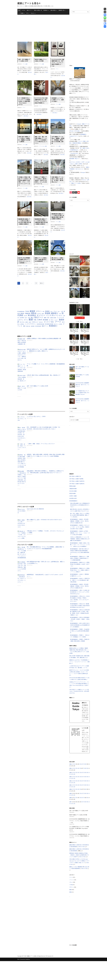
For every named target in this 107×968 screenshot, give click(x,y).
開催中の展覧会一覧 (38, 10)
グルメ (43, 146)
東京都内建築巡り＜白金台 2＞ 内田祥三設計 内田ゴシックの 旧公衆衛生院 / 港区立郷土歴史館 (80, 580)
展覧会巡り (41, 322)
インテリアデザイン (30, 324)
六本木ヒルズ (35, 322)
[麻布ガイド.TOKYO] (80, 712)
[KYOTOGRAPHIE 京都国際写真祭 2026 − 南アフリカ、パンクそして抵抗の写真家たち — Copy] (58, 49)
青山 (32, 317)
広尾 (49, 319)
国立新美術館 (38, 326)
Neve (18, 959)
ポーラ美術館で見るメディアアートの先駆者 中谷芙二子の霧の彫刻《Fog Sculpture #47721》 (24, 101)
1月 (73, 764)
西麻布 (43, 313)
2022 (70, 780)
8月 (85, 764)
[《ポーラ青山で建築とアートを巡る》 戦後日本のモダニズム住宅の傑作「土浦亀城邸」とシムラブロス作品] (74, 271)
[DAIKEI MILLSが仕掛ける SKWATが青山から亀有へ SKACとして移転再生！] (74, 282)
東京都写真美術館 (40, 324)
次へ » (41, 283)
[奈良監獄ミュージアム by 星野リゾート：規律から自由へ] (58, 87)
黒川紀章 (25, 315)
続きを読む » (26, 115)
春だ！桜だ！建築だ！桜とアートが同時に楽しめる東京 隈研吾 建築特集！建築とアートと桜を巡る (80, 515)
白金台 (51, 311)
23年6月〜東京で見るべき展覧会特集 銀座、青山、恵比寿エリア (43, 375)
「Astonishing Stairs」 (74, 153)
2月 (74, 764)
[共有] (105, 26)
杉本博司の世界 (73, 498)
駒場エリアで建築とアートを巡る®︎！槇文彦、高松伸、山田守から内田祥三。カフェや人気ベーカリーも (41, 180)
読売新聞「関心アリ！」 (75, 158)
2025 (70, 768)
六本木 (39, 320)
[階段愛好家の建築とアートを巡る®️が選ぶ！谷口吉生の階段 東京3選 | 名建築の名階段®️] (24, 208)
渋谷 (48, 317)
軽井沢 (26, 317)
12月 (74, 774)
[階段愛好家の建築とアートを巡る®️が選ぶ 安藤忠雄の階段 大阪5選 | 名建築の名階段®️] (58, 206)
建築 (59, 104)
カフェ (26, 320)
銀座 (45, 317)
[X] (105, 9)
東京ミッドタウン (54, 319)
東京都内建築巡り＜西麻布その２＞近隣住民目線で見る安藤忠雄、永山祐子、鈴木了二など (80, 564)
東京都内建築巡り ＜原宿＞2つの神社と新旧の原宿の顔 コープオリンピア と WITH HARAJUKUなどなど (79, 592)
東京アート (45, 326)
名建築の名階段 (53, 317)
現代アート (38, 317)
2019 (70, 793)
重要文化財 (28, 326)
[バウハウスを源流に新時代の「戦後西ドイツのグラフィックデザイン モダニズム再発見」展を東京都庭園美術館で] (85, 261)
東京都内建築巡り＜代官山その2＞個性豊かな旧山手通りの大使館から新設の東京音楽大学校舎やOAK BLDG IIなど (80, 605)
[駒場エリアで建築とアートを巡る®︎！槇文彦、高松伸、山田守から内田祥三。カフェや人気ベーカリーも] (41, 166)
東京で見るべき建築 (24, 322)
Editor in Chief (81, 846)
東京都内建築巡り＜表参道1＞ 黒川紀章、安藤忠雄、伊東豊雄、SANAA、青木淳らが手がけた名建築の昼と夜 (79, 521)
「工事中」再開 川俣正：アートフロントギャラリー (41, 443)
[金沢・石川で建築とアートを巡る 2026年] (24, 49)
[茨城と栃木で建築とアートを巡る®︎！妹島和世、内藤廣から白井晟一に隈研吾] (24, 126)
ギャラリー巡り (49, 322)
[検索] (88, 11)
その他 (70, 884)
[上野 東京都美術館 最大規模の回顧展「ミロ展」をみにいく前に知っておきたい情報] (85, 282)
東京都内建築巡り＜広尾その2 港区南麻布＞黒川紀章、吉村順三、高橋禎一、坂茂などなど (80, 619)
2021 (70, 785)
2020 (70, 789)
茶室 (60, 313)
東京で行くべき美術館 (58, 324)
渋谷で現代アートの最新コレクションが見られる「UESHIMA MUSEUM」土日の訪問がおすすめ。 (79, 691)
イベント (71, 879)
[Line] (105, 17)
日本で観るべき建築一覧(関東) (76, 478)
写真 (35, 320)
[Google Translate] (105, 23)
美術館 (47, 313)
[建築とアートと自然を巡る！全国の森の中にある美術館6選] (41, 247)
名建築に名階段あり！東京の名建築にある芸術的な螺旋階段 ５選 (44, 338)
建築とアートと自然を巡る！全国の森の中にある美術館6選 (41, 259)
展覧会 (34, 313)
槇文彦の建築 (72, 493)
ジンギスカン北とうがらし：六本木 (36, 416)
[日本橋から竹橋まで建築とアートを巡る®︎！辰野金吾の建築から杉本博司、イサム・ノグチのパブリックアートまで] (24, 166)
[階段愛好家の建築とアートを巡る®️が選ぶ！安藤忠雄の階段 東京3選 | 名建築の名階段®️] (41, 208)
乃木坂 (27, 311)
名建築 (30, 322)
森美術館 (33, 326)
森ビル (59, 311)
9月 (87, 768)
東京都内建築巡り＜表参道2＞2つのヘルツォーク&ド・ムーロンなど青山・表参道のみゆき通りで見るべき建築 (80, 527)
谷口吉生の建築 (73, 491)
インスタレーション (54, 315)
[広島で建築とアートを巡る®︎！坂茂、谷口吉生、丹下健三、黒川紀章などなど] (58, 166)
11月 (72, 774)
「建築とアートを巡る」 (76, 183)
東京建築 (45, 320)
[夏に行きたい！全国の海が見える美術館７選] (58, 247)
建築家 (32, 311)
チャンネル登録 (80, 317)
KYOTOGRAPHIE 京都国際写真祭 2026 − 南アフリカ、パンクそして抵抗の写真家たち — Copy (58, 63)
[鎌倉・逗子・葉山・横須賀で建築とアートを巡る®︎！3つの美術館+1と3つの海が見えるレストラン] (41, 126)
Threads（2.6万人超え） (75, 131)
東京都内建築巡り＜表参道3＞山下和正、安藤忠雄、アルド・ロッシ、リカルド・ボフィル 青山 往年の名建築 (80, 533)
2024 (70, 772)
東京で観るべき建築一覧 (75, 476)
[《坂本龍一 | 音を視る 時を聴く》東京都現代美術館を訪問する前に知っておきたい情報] (85, 293)
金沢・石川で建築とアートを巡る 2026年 (37, 386)
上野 (62, 311)
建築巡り (54, 313)
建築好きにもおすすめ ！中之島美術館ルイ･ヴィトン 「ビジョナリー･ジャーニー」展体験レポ (79, 661)
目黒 (29, 317)
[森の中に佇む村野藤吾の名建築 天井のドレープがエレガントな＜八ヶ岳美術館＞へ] (24, 247)
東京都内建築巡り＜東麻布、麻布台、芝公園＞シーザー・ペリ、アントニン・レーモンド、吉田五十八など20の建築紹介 (80, 544)
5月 (80, 764)
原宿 (43, 311)
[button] (81, 321)
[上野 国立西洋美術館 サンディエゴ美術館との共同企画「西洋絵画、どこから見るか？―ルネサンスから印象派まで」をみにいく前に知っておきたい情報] (85, 271)
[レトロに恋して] (80, 739)
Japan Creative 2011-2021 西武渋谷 (35, 509)
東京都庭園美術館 (20, 311)
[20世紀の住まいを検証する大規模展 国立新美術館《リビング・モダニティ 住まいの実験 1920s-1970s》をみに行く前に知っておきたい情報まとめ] (74, 261)
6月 (82, 764)
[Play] (79, 310)
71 (36, 283)
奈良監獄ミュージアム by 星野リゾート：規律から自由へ (58, 99)
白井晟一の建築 (73, 495)
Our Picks (23, 10)
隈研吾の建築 (72, 486)
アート (57, 68)
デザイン (39, 311)
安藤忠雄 (27, 313)
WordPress (27, 959)
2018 (70, 797)
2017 (70, 801)
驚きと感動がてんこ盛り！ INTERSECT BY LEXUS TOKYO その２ (44, 519)
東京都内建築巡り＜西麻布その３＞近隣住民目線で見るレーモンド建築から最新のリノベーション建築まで (80, 570)
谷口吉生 (39, 313)
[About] (79, 72)
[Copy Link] (105, 20)
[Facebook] (105, 14)
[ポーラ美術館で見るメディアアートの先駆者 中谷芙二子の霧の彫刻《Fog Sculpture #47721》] (24, 87)
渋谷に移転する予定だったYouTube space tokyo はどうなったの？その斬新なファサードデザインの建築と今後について (79, 861)
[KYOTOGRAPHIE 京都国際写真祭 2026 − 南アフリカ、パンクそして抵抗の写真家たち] (41, 87)
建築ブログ (29, 10)
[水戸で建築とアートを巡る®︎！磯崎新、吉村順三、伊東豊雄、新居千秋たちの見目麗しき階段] (58, 126)
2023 (70, 776)
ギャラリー (41, 315)
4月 (78, 768)
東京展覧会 (32, 315)
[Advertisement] (53, 27)
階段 (24, 326)
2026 (70, 764)
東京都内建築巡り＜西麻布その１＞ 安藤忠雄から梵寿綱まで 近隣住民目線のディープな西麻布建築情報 (79, 558)
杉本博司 (22, 317)
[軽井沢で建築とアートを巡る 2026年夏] (41, 49)
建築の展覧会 (53, 10)
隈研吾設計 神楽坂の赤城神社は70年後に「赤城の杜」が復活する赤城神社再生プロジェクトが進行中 (79, 855)
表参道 (47, 311)
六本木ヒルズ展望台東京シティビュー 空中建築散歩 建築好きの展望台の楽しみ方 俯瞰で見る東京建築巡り (80, 539)
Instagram (83, 172)
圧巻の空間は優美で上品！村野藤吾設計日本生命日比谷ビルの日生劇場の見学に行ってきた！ (80, 505)
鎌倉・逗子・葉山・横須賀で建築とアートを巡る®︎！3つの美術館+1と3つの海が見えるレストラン (41, 140)
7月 (84, 764)
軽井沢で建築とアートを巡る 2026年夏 (78, 814)
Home (19, 10)
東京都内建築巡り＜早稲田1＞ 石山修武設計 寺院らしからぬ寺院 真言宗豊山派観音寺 (79, 631)
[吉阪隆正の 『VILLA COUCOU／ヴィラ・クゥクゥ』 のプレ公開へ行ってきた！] (74, 293)
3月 (76, 768)
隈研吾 (22, 313)
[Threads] (105, 11)
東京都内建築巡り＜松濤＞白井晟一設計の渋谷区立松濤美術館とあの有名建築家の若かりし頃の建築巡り (80, 625)
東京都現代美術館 (49, 324)
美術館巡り (53, 326)
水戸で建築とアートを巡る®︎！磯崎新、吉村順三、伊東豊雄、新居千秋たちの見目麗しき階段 (58, 140)
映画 (70, 892)
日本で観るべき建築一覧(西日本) (76, 483)
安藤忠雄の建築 (73, 488)
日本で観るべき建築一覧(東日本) (76, 481)
